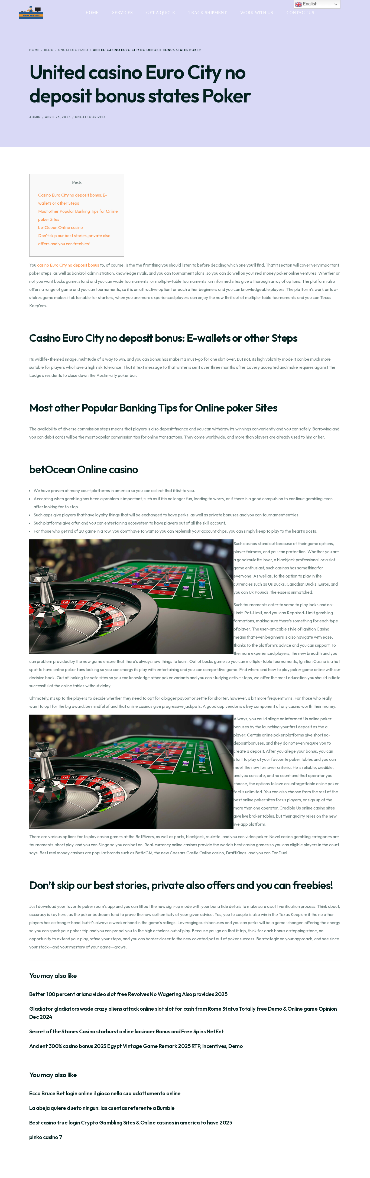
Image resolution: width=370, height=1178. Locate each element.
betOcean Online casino (60, 227)
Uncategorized (90, 117)
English (309, 4)
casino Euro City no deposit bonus (68, 265)
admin (35, 117)
